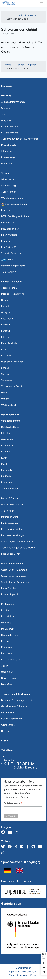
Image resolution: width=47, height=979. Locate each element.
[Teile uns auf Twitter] (4, 846)
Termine (5, 173)
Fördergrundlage (9, 523)
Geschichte (7, 439)
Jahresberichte (8, 151)
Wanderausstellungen (12, 197)
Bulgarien (6, 300)
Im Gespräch (7, 628)
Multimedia (7, 470)
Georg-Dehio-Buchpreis (13, 576)
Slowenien (6, 380)
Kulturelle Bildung (10, 126)
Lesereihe (6, 210)
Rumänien (6, 355)
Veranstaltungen (9, 185)
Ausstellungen (8, 191)
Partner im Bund (9, 516)
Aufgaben (6, 120)
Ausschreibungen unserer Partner (18, 547)
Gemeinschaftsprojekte (13, 504)
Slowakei (6, 374)
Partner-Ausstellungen (13, 535)
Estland (5, 306)
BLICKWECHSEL (10, 426)
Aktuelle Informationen (13, 101)
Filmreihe (5, 241)
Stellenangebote (9, 132)
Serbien (5, 367)
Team (4, 114)
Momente (6, 622)
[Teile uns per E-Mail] (40, 846)
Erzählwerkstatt (9, 234)
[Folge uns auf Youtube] (11, 832)
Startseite (6, 85)
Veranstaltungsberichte (13, 265)
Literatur (5, 433)
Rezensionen (7, 482)
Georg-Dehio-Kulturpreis (14, 569)
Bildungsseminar (10, 228)
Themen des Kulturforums (15, 694)
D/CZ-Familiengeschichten (15, 216)
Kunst (4, 457)
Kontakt (34, 975)
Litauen (5, 337)
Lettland (5, 330)
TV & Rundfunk (9, 271)
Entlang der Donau (11, 553)
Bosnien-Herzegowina (13, 293)
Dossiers (5, 731)
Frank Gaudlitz (8, 588)
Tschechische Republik (13, 386)
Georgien (6, 312)
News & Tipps (8, 678)
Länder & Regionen (11, 281)
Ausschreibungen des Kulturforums (19, 138)
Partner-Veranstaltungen (14, 529)
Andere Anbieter (9, 488)
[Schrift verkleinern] (44, 968)
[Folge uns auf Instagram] (17, 832)
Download (6, 163)
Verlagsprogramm (10, 420)
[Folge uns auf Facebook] (4, 832)
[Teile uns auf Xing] (16, 846)
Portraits (5, 641)
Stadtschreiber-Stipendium (15, 582)
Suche (4, 740)
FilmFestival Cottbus (11, 247)
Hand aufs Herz (9, 635)
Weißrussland (8, 404)
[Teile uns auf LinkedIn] (22, 846)
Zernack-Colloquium (11, 253)
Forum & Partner (10, 498)
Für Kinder (6, 476)
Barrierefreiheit (23, 967)
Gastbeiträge (8, 724)
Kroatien (5, 324)
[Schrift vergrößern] (44, 963)
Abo (3, 665)
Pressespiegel (8, 157)
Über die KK (7, 671)
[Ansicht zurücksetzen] (43, 972)
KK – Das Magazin (10, 659)
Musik (4, 464)
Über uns (6, 95)
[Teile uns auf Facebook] (10, 846)
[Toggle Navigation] (41, 3)
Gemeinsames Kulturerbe (14, 706)
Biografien (6, 684)
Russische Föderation (12, 361)
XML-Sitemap (8, 750)
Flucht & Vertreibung (12, 718)
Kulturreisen (7, 445)
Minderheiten (7, 712)
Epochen (5, 610)
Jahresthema (7, 179)
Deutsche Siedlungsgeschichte (17, 700)
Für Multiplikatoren (18, 975)
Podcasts (6, 451)
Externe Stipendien (10, 594)
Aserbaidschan (9, 287)
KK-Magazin (7, 604)
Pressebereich (8, 145)
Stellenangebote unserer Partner (18, 541)
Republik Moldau (9, 343)
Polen (4, 349)
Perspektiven (7, 616)
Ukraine (5, 392)
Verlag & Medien (10, 414)
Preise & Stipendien (12, 563)
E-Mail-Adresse (13, 803)
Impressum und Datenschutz (24, 971)
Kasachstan (7, 318)
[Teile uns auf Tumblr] (28, 846)
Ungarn (5, 398)
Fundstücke (7, 653)
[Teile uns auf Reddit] (34, 846)
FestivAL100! (8, 222)
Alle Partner (7, 510)
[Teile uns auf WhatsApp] (3, 852)
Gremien (5, 107)
